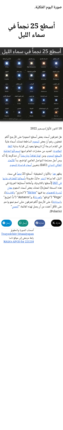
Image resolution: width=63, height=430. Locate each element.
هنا (54, 174)
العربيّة (37, 197)
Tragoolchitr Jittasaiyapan (17, 234)
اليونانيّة (56, 202)
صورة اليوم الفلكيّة (48, 7)
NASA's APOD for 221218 (19, 242)
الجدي (15, 206)
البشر (43, 178)
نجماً (19, 174)
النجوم (35, 141)
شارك (57, 223)
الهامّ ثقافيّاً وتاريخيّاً (31, 156)
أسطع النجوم (54, 156)
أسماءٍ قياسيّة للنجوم (21, 165)
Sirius (32, 192)
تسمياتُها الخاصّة (12, 151)
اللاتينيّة (10, 192)
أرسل (24, 223)
